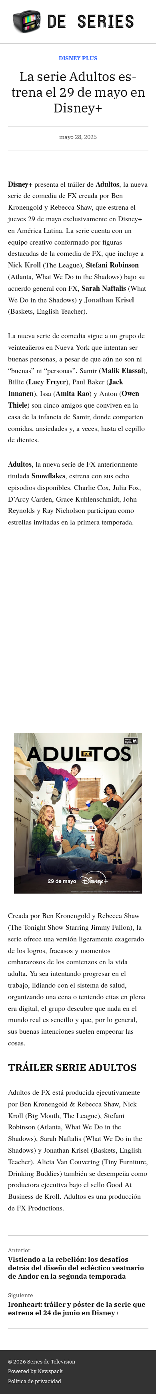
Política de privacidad (34, 1381)
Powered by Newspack (35, 1371)
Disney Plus (78, 58)
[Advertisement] (78, 619)
